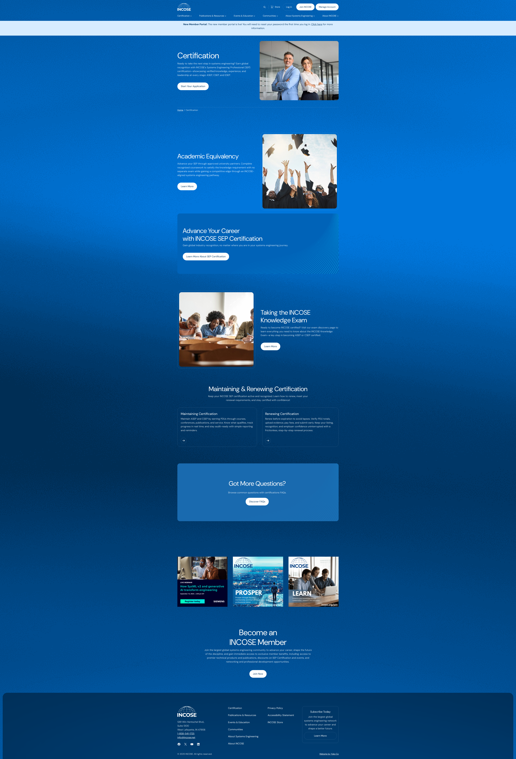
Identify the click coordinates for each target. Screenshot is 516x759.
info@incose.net (186, 737)
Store (277, 7)
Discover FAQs (257, 501)
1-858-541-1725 (185, 733)
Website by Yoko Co (329, 754)
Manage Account (327, 7)
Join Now (258, 673)
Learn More (187, 186)
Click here (316, 24)
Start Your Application (193, 86)
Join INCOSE (305, 7)
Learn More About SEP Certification (206, 256)
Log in (289, 7)
